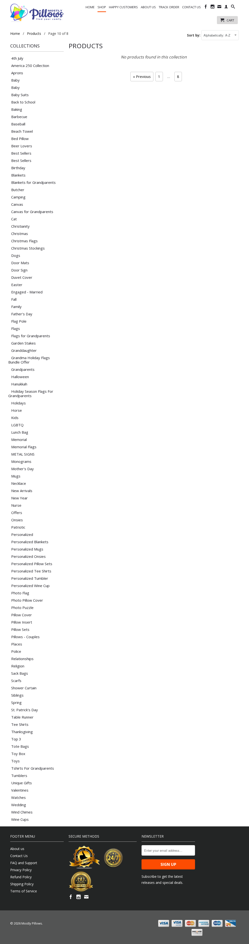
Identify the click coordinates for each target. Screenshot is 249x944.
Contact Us (191, 7)
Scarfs (16, 680)
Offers (16, 512)
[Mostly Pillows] (37, 13)
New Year (19, 497)
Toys (15, 760)
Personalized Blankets (29, 541)
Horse (16, 410)
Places (16, 644)
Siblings (17, 695)
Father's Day (21, 313)
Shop (102, 7)
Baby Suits (20, 94)
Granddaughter (24, 350)
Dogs (15, 255)
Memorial (19, 439)
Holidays (18, 403)
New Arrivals (21, 490)
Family (16, 306)
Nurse (16, 505)
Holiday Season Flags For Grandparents (30, 393)
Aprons (17, 72)
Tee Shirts (19, 724)
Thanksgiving (22, 731)
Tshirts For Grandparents (32, 768)
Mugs (15, 476)
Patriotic (18, 527)
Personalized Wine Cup (30, 585)
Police (16, 651)
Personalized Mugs (27, 549)
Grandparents (23, 369)
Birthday (18, 167)
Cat (14, 218)
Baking (16, 109)
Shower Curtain (23, 687)
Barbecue (19, 116)
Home (90, 7)
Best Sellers (21, 153)
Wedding (18, 804)
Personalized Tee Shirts (31, 571)
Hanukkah (19, 384)
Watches (18, 797)
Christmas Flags (24, 240)
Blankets (18, 175)
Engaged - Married (27, 292)
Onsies (17, 519)
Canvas (17, 204)
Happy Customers (123, 7)
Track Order (169, 7)
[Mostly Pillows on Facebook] (206, 7)
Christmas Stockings (28, 248)
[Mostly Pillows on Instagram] (212, 7)
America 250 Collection (30, 65)
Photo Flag (20, 592)
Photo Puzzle (22, 607)
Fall (14, 299)
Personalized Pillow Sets (31, 563)
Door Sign (19, 270)
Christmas (19, 233)
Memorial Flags (23, 446)
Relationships (22, 658)
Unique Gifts (21, 782)
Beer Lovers (21, 145)
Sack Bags (19, 673)
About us (148, 7)
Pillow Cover (21, 614)
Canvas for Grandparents (32, 211)
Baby (15, 80)
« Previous (142, 76)
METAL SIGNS (23, 454)
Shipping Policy (22, 884)
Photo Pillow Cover (27, 600)
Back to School (23, 102)
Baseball (18, 124)
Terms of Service (23, 891)
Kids (14, 417)
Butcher (17, 189)
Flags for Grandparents (30, 335)
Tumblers (19, 775)
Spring (16, 702)
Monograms (21, 461)
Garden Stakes (23, 343)
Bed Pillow (20, 138)
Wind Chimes (22, 812)
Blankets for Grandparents (33, 182)
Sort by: (194, 35)
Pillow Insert (21, 622)
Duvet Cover (21, 277)
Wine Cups (20, 819)
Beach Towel (22, 131)
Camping (18, 197)
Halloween (20, 376)
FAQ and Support (23, 862)
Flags (15, 328)
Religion (17, 666)
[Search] (233, 7)
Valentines (19, 790)
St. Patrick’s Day (24, 709)
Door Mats (20, 262)
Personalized (22, 534)
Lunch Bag (19, 432)
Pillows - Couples (25, 636)
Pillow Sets (20, 629)
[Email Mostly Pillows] (219, 7)
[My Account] (226, 7)
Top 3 (16, 739)
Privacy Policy (21, 870)
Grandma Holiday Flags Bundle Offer (29, 360)
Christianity (20, 226)
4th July (17, 58)
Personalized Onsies (28, 556)
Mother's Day (22, 468)
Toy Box (18, 753)
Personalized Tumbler (29, 578)
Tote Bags (20, 746)
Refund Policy (21, 877)
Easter (16, 284)
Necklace (18, 483)
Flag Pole (19, 321)
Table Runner (22, 717)
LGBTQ (17, 424)
